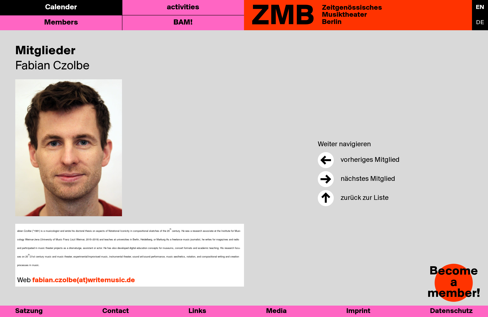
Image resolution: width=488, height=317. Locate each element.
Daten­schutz (451, 311)
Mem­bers (61, 22)
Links (197, 311)
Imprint (358, 311)
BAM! (183, 22)
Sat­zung (29, 311)
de (480, 23)
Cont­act (115, 311)
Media (276, 311)
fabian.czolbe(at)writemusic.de (83, 280)
